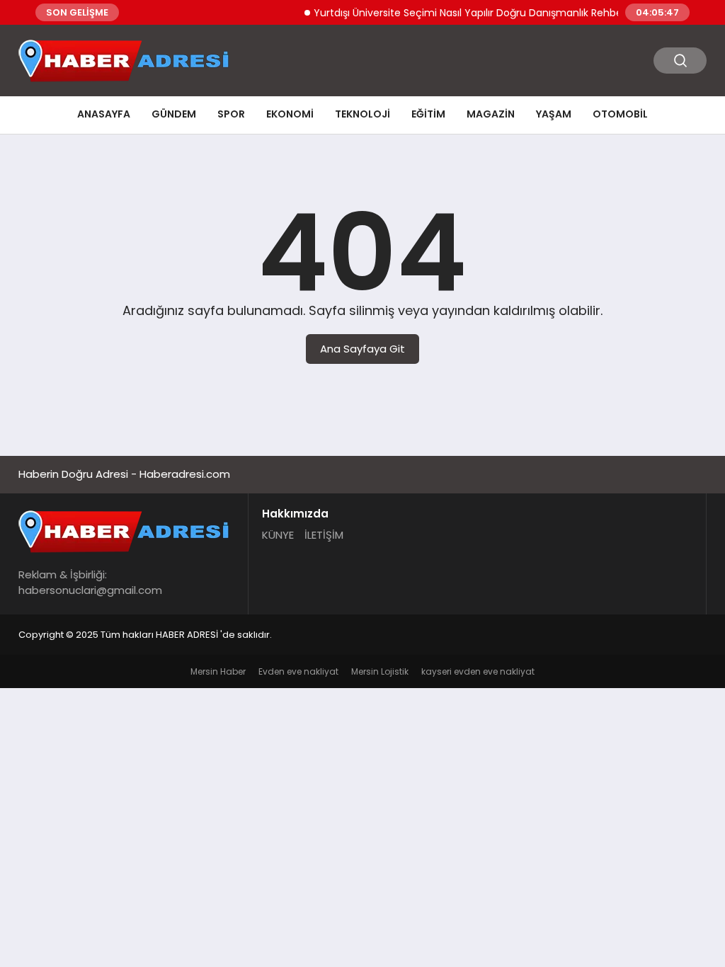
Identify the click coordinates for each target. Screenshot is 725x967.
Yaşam (553, 114)
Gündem (174, 114)
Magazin (491, 114)
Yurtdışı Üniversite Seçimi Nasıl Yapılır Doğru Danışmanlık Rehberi (461, 13)
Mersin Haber (218, 671)
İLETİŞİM (323, 534)
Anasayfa (103, 114)
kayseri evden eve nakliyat (478, 671)
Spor (231, 114)
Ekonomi (290, 114)
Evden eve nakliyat (298, 671)
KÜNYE (278, 534)
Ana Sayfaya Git (362, 348)
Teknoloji (362, 114)
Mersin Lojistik (380, 671)
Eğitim (428, 114)
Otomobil (620, 114)
